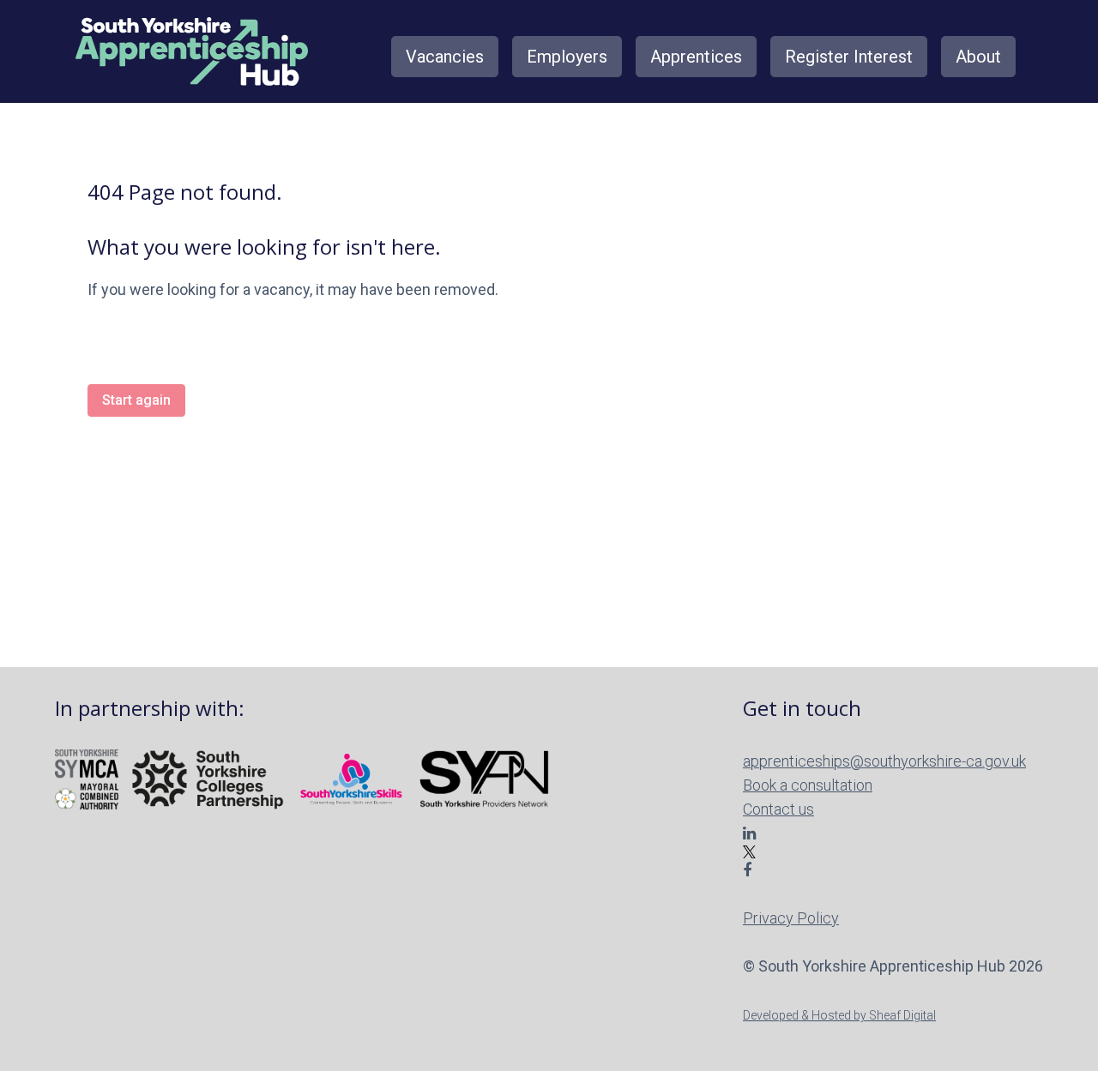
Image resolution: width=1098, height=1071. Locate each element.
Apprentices (696, 56)
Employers (567, 56)
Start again (136, 400)
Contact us (778, 809)
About (978, 56)
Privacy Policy (791, 918)
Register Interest (849, 56)
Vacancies (445, 56)
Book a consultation (807, 785)
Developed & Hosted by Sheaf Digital (839, 1015)
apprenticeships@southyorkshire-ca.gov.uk (884, 761)
